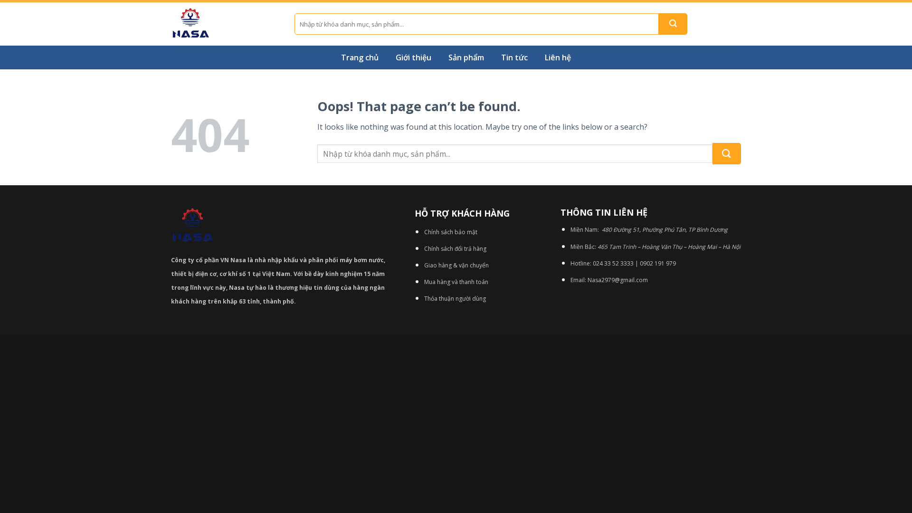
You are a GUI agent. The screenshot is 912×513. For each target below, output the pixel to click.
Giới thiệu (413, 57)
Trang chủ (360, 57)
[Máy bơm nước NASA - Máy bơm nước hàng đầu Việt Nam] (225, 24)
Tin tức (514, 57)
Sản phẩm (466, 57)
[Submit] (673, 24)
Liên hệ (558, 57)
